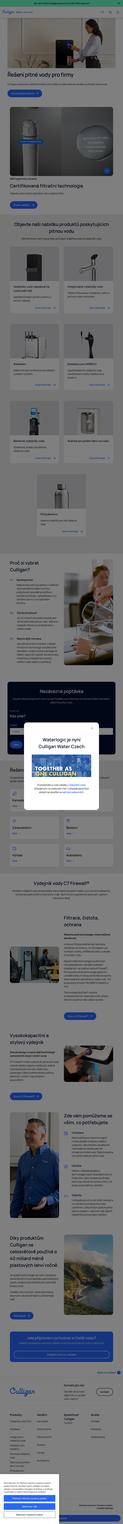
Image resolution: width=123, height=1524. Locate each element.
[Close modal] (91, 728)
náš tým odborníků (72, 792)
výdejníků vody (77, 784)
